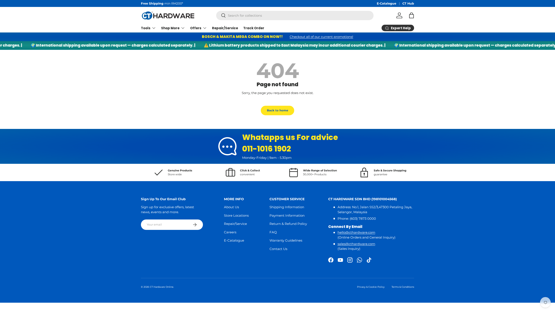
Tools (145, 28)
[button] (411, 15)
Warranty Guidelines (285, 240)
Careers (230, 232)
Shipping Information (286, 207)
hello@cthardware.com (356, 232)
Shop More (170, 28)
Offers (195, 28)
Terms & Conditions (403, 286)
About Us (231, 207)
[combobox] (295, 15)
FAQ (273, 232)
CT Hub (408, 3)
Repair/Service (225, 28)
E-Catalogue (386, 3)
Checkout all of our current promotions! (321, 37)
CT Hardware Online (161, 286)
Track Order (253, 28)
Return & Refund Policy (288, 224)
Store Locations (236, 215)
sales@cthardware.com (356, 244)
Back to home (277, 110)
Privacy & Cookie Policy (371, 286)
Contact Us (278, 249)
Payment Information (287, 215)
